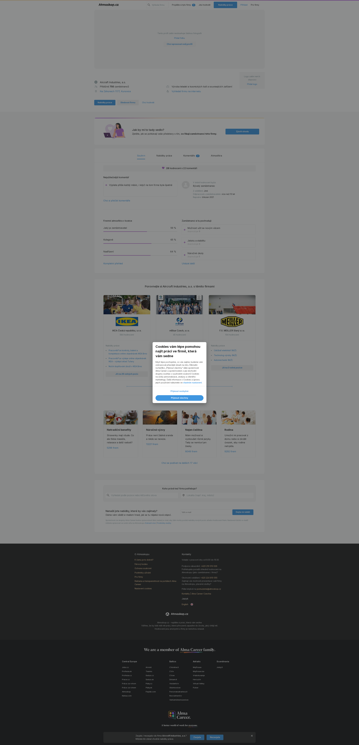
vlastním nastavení (192, 382)
